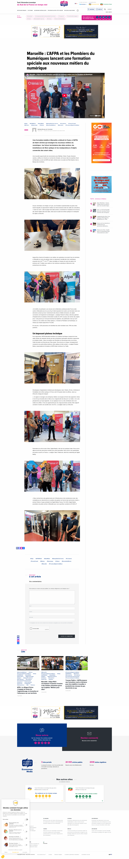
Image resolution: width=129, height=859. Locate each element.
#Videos (42, 125)
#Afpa (25, 123)
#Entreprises (20, 679)
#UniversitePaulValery (59, 18)
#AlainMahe (41, 123)
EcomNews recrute (86, 854)
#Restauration (20, 685)
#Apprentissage (30, 676)
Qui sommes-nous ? (41, 854)
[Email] (21, 548)
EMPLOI (69, 828)
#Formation (63, 123)
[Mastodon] (19, 548)
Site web (31, 617)
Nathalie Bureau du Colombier (45, 129)
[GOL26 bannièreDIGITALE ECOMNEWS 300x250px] (101, 184)
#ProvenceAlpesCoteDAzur (72, 125)
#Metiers (26, 125)
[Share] (24, 548)
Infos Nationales (21, 10)
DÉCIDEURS (94, 828)
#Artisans (49, 18)
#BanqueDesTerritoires (52, 123)
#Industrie (19, 682)
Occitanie (30, 10)
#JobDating (27, 683)
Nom (30, 606)
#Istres (30, 672)
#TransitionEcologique (72, 16)
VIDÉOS (45, 828)
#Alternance (20, 676)
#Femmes (43, 677)
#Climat (29, 18)
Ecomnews (82, 4)
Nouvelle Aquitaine (69, 10)
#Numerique (34, 125)
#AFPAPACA (33, 123)
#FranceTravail (72, 123)
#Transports (61, 16)
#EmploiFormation (28, 677)
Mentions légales (58, 854)
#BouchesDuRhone (51, 125)
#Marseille (60, 125)
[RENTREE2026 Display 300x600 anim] (101, 143)
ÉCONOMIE (45, 818)
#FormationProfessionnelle (24, 680)
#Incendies (29, 16)
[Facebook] (17, 548)
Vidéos (100, 9)
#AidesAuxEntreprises (39, 18)
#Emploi (19, 677)
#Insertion (19, 683)
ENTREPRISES (95, 818)
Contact (50, 854)
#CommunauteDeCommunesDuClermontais (45, 16)
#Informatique (28, 682)
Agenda (92, 9)
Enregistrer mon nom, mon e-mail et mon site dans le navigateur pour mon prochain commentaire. (52, 622)
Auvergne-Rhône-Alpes (40, 10)
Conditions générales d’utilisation (72, 854)
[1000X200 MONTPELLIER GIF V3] (64, 31)
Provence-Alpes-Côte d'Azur (55, 10)
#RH (27, 685)
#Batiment (76, 673)
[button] (78, 10)
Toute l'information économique (32, 4)
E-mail (30, 611)
